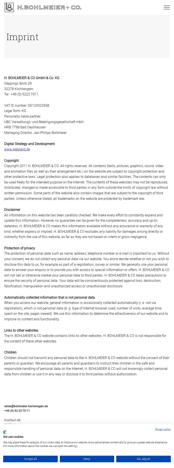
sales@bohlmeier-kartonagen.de (26, 406)
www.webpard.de (17, 149)
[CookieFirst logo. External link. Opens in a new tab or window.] (4, 432)
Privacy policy (163, 429)
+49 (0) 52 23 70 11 (17, 410)
